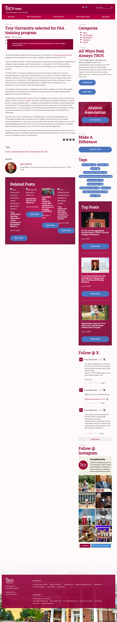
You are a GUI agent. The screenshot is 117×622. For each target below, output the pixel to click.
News (7, 37)
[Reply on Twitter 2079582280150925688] (86, 433)
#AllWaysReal (89, 399)
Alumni (85, 42)
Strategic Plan (61, 587)
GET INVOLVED (95, 120)
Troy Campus (89, 165)
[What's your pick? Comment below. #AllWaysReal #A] (87, 500)
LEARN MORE (87, 82)
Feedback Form (68, 584)
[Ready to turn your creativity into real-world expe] (87, 483)
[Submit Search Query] (112, 7)
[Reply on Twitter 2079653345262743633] (86, 383)
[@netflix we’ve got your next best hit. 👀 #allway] (103, 517)
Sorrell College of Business (95, 172)
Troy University (90, 359)
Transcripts (36, 603)
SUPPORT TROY (95, 149)
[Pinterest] (70, 140)
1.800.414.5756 (10, 592)
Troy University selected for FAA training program (34, 30)
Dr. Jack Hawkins (95, 180)
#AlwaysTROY (100, 399)
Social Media (51, 587)
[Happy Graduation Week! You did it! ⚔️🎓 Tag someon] (103, 500)
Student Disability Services (84, 584)
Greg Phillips (26, 164)
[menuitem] (85, 7)
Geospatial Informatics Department (26, 151)
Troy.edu (11, 17)
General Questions (11, 594)
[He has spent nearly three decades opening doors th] (103, 483)
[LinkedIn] (73, 140)
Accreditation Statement (40, 601)
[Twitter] (67, 140)
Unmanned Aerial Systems (62, 55)
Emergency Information (40, 584)
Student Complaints (56, 584)
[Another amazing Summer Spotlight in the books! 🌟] (103, 534)
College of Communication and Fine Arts (96, 176)
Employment (98, 584)
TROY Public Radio (83, 17)
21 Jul (100, 359)
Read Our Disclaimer (86, 601)
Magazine (105, 17)
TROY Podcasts (58, 17)
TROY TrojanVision (34, 17)
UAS (45, 151)
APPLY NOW (87, 92)
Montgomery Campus (89, 188)
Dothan (105, 188)
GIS (41, 151)
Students (86, 40)
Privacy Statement (55, 601)
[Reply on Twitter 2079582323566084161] (86, 403)
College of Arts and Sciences (95, 192)
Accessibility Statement (70, 601)
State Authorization (48, 603)
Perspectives (88, 35)
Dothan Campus (95, 184)
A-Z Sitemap (98, 601)
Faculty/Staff (87, 37)
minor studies (26, 100)
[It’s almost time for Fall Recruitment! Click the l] (87, 534)
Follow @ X (89, 352)
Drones (8, 151)
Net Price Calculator (39, 587)
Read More (18, 238)
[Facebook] (64, 140)
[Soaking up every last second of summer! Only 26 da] (87, 517)
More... (95, 196)
